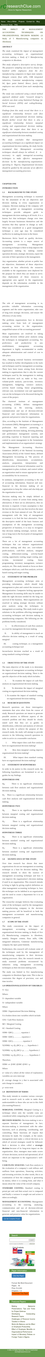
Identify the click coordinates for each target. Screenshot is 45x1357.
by (20, 1243)
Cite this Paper (18, 1276)
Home (3, 21)
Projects (21, 21)
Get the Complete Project (12, 1219)
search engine (13, 1243)
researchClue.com (24, 6)
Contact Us (30, 21)
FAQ (16, 25)
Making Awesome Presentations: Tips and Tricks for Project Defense (23, 1308)
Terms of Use (29, 1350)
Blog (38, 21)
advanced (32, 1243)
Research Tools (6, 25)
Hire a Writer (12, 21)
